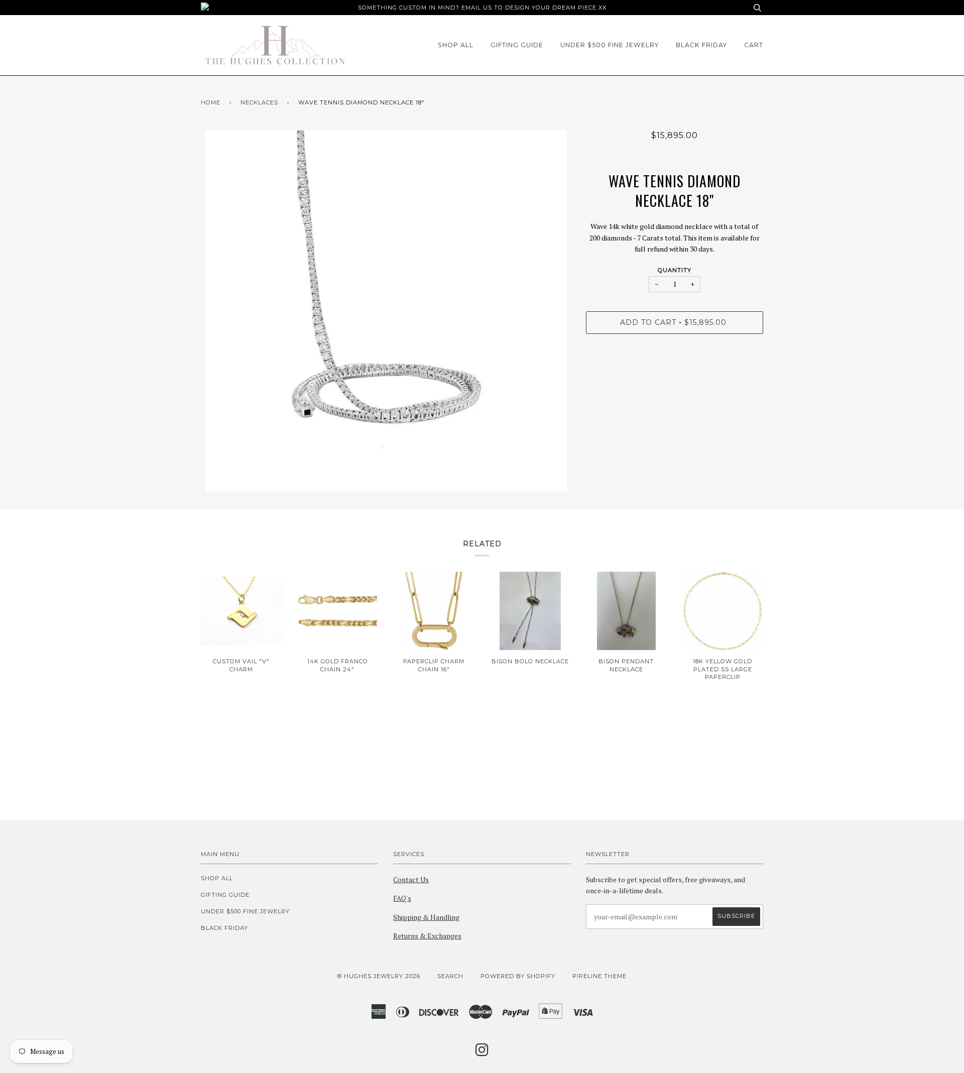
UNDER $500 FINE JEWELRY (609, 45)
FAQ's (402, 898)
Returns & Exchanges (427, 935)
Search (450, 976)
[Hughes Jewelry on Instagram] (482, 1052)
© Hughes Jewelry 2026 (378, 976)
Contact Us (411, 879)
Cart (753, 45)
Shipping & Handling (426, 917)
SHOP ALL (455, 45)
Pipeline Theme (599, 976)
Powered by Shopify (517, 976)
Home (210, 102)
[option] (386, 311)
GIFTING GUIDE (517, 45)
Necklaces (259, 102)
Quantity (674, 270)
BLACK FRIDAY (701, 45)
